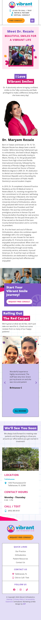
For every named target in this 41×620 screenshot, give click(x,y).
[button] (32, 21)
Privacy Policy (19, 599)
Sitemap (9, 599)
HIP (24, 604)
